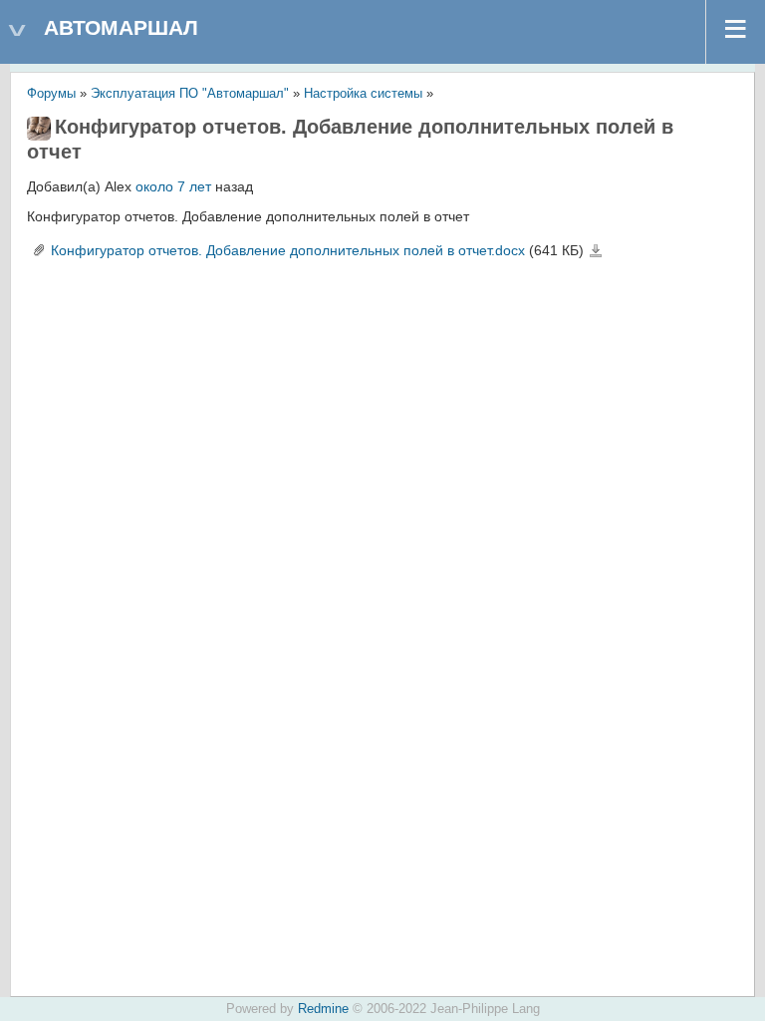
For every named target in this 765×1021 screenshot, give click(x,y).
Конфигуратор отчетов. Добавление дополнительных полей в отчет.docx (288, 250)
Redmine (323, 1009)
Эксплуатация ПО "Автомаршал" (190, 94)
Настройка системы (363, 94)
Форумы (51, 94)
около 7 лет (173, 186)
